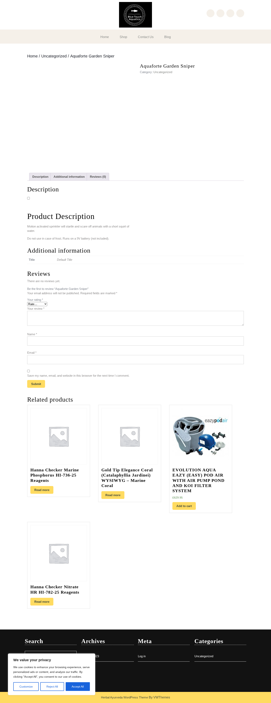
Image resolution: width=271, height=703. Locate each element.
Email (32, 352)
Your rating (35, 299)
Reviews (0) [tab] (98, 176)
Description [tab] (40, 176)
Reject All (52, 686)
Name (32, 334)
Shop (123, 37)
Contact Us (146, 37)
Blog (167, 37)
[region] (51, 674)
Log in (142, 656)
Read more (41, 490)
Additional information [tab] (69, 176)
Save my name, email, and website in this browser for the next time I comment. (78, 375)
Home (104, 37)
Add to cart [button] (184, 506)
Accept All (78, 686)
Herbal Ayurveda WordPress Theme (124, 697)
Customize (26, 686)
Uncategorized (54, 56)
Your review (35, 308)
